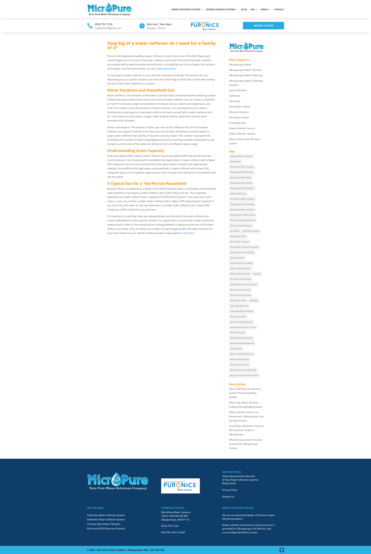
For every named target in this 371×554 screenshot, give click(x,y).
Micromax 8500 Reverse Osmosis (106, 528)
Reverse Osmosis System (240, 290)
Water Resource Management (242, 343)
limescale (257, 273)
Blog (244, 9)
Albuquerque (235, 161)
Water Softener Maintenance (241, 354)
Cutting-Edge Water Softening (242, 204)
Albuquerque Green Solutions (242, 167)
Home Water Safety (238, 236)
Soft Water (254, 300)
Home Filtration (238, 90)
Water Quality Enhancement (241, 338)
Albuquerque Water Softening (246, 75)
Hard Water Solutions (251, 231)
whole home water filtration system (244, 375)
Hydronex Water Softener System (106, 515)
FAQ (252, 9)
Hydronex (234, 95)
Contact (279, 9)
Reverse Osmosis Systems (220, 9)
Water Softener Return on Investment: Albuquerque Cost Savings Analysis (246, 416)
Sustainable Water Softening (241, 311)
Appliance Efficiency (238, 193)
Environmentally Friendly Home (242, 220)
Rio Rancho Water (239, 117)
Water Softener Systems (185, 9)
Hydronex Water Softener (240, 268)
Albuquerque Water (240, 64)
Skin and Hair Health (238, 300)
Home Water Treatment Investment (244, 247)
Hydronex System (237, 258)
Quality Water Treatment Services (243, 284)
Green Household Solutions (241, 225)
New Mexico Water (239, 106)
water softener (236, 348)
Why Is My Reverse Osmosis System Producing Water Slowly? (245, 393)
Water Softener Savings (239, 359)
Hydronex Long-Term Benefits (242, 252)
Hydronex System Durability (241, 263)
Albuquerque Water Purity (240, 177)
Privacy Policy (230, 490)
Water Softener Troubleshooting (243, 370)
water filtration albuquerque (241, 322)
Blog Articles (229, 483)
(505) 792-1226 (103, 24)
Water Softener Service (242, 128)
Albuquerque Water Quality (241, 183)
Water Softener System (242, 133)
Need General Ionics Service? (238, 476)
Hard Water (235, 231)
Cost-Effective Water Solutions (242, 199)
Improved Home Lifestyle (240, 273)
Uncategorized (237, 122)
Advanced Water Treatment (241, 156)
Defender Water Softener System (106, 519)
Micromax (234, 101)
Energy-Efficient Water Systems (242, 215)
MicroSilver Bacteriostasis (240, 279)
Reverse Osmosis (239, 112)
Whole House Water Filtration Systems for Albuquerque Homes (245, 444)
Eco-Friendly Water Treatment (242, 209)
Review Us (228, 496)
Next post (188, 233)
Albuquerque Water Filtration (245, 70)
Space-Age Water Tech (239, 306)
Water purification (237, 332)
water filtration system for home (243, 327)
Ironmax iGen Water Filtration (103, 524)
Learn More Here (166, 68)
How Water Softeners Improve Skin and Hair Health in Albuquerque (246, 430)
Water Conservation (238, 316)
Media (264, 9)
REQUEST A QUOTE (263, 25)
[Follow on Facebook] (281, 550)
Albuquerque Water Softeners (242, 188)
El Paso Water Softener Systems (240, 479)
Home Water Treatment (239, 241)
